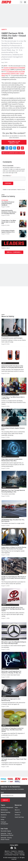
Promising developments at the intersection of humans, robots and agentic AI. (13, 703)
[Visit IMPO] (24, 779)
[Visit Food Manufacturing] (10, 779)
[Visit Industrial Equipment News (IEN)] (17, 779)
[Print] (2, 147)
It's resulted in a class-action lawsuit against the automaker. (13, 646)
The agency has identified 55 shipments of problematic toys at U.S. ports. (13, 734)
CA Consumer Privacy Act (11, 854)
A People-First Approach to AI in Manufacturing (10, 699)
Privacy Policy (9, 853)
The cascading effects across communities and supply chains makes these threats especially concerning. (13, 433)
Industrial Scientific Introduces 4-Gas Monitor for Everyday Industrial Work (8, 212)
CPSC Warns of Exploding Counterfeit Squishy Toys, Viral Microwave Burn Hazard (12, 730)
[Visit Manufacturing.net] (10, 781)
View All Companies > (14, 252)
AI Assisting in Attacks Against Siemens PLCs (8, 231)
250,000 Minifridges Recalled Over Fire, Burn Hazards (12, 520)
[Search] (21, 2)
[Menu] (25, 2)
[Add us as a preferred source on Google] (22, 147)
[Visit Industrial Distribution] (3, 781)
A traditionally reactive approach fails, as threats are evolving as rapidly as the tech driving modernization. (12, 464)
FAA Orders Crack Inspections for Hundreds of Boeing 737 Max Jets (11, 672)
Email (2, 792)
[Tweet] (14, 147)
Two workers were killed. (8, 494)
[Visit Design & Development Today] (3, 779)
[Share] (6, 147)
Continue (8, 183)
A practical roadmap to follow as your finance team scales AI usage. (13, 341)
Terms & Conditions (19, 853)
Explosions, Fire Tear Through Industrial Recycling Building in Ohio (13, 491)
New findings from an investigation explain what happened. (13, 551)
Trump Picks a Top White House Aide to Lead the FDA (8, 222)
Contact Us (14, 851)
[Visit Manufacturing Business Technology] (17, 781)
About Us (7, 851)
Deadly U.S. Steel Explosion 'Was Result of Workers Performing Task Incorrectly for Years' (13, 578)
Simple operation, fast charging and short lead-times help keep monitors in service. (12, 370)
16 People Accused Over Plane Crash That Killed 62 (13, 759)
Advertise (20, 851)
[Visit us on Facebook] (12, 848)
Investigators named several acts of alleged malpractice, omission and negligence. (13, 763)
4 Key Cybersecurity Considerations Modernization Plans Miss (11, 460)
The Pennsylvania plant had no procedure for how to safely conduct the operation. (13, 582)
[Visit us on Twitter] (15, 848)
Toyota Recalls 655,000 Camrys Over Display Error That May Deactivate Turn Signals (12, 609)
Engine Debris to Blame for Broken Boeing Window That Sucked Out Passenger (13, 548)
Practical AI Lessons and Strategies (11, 338)
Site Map (22, 854)
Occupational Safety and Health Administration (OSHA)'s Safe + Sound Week (13, 73)
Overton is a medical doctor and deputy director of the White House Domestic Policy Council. (13, 402)
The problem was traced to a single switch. (13, 523)
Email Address (7, 175)
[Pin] (18, 147)
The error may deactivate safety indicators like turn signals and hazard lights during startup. (12, 614)
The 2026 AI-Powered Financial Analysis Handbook (7, 203)
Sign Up (5, 800)
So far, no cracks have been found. (10, 675)
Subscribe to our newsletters (14, 142)
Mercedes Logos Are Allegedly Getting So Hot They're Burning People (13, 642)
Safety (4, 29)
